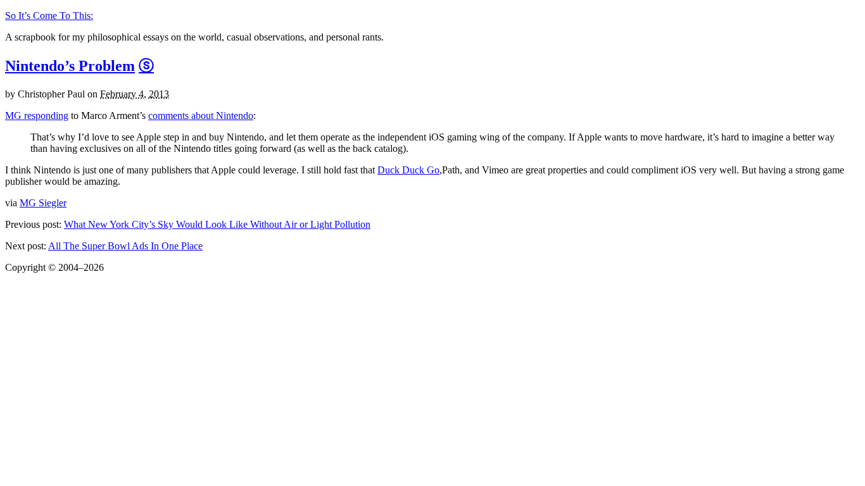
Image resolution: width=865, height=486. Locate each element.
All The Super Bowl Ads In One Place (125, 245)
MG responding (36, 115)
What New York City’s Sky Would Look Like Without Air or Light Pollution (217, 224)
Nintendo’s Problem (70, 66)
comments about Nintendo (200, 115)
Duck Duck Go (408, 170)
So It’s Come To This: (49, 15)
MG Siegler (43, 202)
